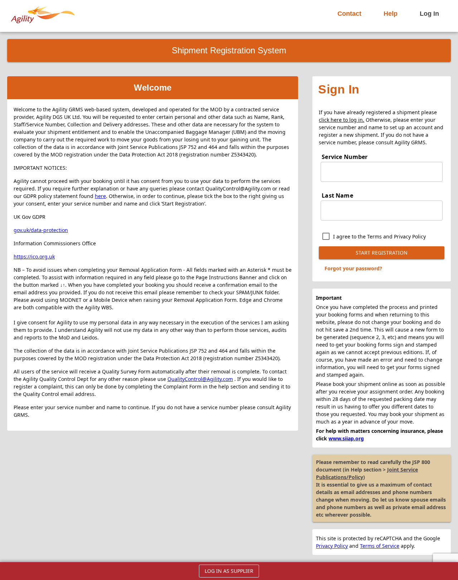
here (100, 196)
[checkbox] (372, 236)
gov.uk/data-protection (41, 230)
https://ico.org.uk (34, 256)
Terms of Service (379, 545)
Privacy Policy (332, 545)
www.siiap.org (346, 438)
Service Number (344, 157)
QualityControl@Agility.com (200, 379)
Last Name (337, 195)
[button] (349, 14)
